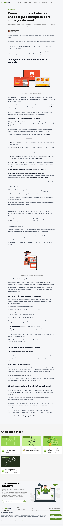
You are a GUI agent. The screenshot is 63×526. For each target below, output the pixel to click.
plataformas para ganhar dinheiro (39, 169)
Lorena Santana (15, 30)
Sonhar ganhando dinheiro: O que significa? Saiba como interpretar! (11, 470)
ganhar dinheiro (20, 54)
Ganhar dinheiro (11, 9)
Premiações (37, 2)
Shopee (47, 134)
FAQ (32, 508)
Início (19, 2)
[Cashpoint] (5, 2)
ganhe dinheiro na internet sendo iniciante (37, 177)
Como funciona (27, 2)
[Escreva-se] (24, 501)
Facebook (13, 158)
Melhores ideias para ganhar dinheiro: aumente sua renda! (32, 416)
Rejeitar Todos (56, 518)
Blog (52, 2)
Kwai (53, 156)
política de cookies (25, 521)
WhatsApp (39, 158)
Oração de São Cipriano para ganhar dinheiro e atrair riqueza (53, 449)
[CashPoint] (6, 508)
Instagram (44, 156)
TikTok (49, 156)
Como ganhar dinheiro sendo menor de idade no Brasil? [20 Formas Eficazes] (32, 449)
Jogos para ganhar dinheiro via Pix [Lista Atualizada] (10, 449)
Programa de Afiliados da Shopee (18, 122)
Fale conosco (45, 2)
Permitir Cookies (55, 515)
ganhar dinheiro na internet (20, 124)
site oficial (29, 138)
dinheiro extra (45, 99)
